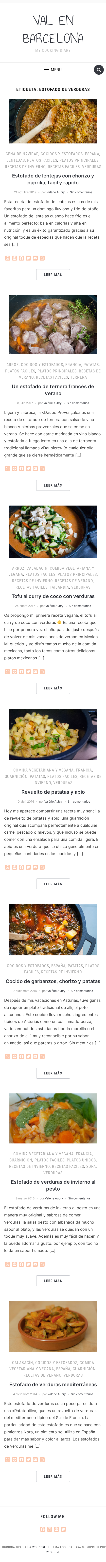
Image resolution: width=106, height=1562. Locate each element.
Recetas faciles (64, 166)
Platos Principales (79, 160)
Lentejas (15, 160)
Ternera (78, 377)
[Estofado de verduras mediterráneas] (53, 1326)
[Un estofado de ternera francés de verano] (53, 324)
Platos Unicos (81, 1160)
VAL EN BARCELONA (53, 29)
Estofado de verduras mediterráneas (53, 1384)
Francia (73, 364)
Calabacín (37, 568)
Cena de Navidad (22, 154)
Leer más (53, 275)
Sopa (91, 1166)
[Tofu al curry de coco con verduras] (53, 531)
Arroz (12, 364)
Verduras (91, 166)
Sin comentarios (81, 192)
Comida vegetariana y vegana (43, 770)
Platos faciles (42, 160)
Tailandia (59, 587)
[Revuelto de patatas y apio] (53, 733)
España (92, 154)
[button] (53, 70)
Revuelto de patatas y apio (53, 792)
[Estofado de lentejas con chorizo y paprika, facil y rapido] (53, 121)
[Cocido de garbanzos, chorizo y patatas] (53, 929)
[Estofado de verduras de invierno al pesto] (53, 1118)
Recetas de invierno (25, 166)
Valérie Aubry (56, 192)
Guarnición (16, 776)
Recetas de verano (74, 581)
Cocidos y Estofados (62, 154)
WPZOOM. (53, 1552)
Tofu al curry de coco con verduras (53, 596)
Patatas (91, 364)
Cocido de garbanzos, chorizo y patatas (53, 981)
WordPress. (41, 1547)
